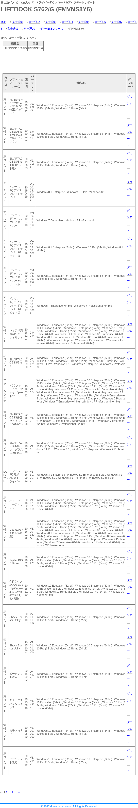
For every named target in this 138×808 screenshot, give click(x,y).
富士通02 (34, 22)
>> (18, 792)
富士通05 (83, 22)
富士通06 (100, 22)
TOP (3, 22)
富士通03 (50, 22)
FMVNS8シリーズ (52, 28)
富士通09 (13, 28)
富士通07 (116, 22)
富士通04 (67, 22)
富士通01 (17, 22)
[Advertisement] (61, 61)
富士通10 (29, 28)
